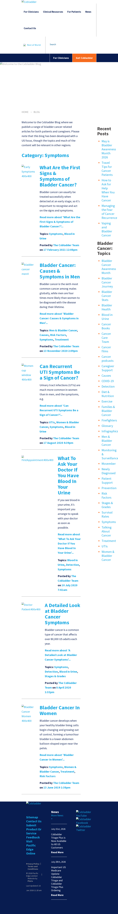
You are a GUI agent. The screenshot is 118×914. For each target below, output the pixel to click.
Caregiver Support (108, 368)
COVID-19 (108, 381)
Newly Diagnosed (109, 471)
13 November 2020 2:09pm (60, 351)
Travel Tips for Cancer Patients (107, 169)
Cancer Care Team (106, 338)
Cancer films (106, 349)
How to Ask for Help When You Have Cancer (108, 190)
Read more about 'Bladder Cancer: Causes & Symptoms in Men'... (59, 318)
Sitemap (32, 817)
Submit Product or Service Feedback (33, 831)
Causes (44, 335)
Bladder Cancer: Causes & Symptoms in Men (60, 271)
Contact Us (30, 28)
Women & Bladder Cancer (108, 556)
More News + (57, 817)
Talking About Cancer (106, 531)
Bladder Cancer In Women (60, 710)
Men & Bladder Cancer (63, 330)
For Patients (74, 11)
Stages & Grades (55, 676)
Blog (37, 112)
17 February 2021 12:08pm (60, 249)
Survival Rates (107, 514)
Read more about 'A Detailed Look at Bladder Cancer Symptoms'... (61, 654)
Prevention (109, 488)
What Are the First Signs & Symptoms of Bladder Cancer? (60, 176)
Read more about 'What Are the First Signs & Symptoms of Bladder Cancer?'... (60, 221)
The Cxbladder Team (66, 245)
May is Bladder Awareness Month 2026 (109, 149)
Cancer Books (106, 326)
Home (25, 112)
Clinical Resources (53, 11)
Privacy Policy (32, 864)
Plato (30, 881)
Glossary (107, 426)
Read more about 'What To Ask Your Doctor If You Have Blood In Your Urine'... (69, 543)
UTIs (52, 422)
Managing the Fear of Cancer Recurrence (109, 212)
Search (53, 44)
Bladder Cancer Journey (107, 282)
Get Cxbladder (84, 58)
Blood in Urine (68, 671)
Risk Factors (58, 335)
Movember (109, 464)
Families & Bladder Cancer (108, 411)
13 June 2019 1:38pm (56, 787)
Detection (72, 564)
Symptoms (56, 234)
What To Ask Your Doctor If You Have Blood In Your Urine (68, 475)
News (88, 11)
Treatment (62, 339)
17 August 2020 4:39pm (58, 443)
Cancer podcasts (108, 359)
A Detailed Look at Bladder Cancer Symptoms (62, 614)
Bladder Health (107, 307)
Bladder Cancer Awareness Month (109, 267)
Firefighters (109, 420)
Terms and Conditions (33, 867)
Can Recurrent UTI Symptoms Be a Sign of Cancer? (60, 372)
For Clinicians (31, 11)
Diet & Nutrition (108, 394)
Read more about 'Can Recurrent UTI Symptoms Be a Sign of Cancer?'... (59, 410)
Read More (57, 852)
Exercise (107, 401)
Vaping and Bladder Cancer (107, 229)
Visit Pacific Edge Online (31, 847)
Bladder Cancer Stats (107, 296)
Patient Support (107, 481)
